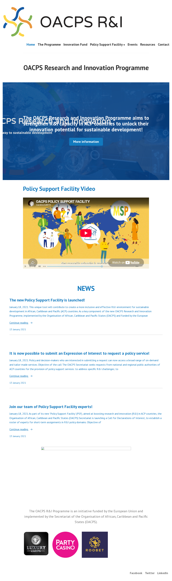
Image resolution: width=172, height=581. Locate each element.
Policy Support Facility (106, 44)
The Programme (49, 44)
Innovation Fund (75, 44)
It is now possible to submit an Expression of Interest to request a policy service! (79, 353)
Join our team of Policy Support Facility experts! (50, 406)
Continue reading (19, 323)
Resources (147, 44)
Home (31, 44)
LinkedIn (162, 573)
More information (86, 141)
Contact (163, 44)
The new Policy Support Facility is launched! (47, 300)
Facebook (136, 573)
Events (133, 44)
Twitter (150, 573)
